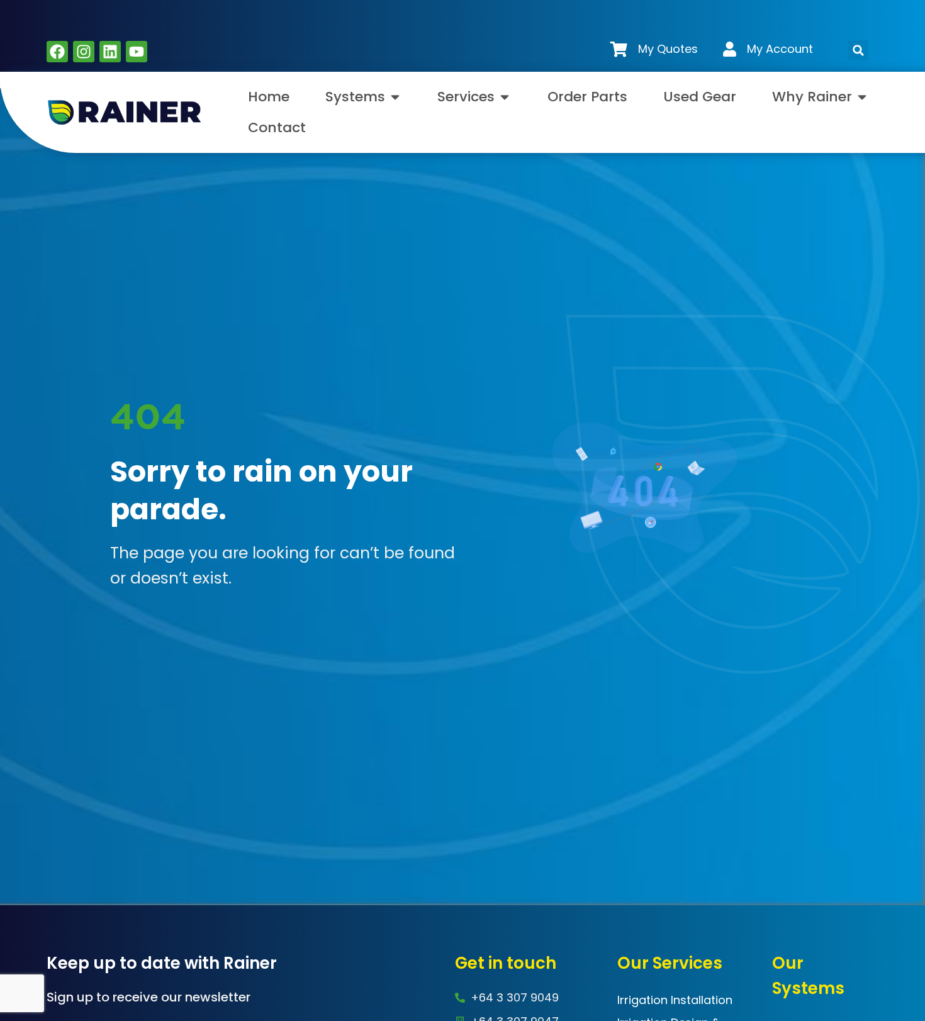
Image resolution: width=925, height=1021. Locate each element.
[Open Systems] (395, 96)
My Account (780, 49)
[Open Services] (505, 96)
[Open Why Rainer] (862, 96)
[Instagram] (83, 51)
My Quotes (668, 49)
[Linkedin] (110, 51)
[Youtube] (136, 51)
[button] (858, 50)
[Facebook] (57, 51)
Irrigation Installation (674, 1000)
